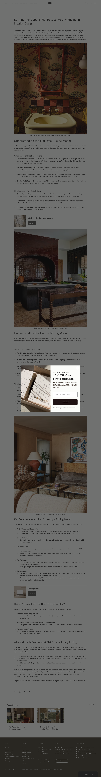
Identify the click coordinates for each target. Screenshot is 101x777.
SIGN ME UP (65, 402)
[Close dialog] (77, 368)
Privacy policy (59, 408)
